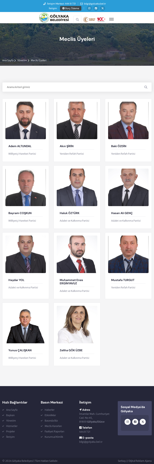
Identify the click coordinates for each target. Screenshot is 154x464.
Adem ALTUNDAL (20, 146)
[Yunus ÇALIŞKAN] (25, 324)
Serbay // (123, 460)
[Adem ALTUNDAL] (25, 120)
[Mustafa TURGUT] (128, 254)
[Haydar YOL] (25, 254)
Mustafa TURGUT (122, 280)
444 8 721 (70, 3)
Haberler (49, 409)
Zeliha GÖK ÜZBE (71, 350)
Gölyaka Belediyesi (22, 460)
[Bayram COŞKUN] (25, 187)
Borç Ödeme (72, 8)
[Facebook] (96, 8)
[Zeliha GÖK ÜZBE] (77, 324)
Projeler (10, 431)
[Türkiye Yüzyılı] (94, 19)
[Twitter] (102, 8)
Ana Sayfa (8, 60)
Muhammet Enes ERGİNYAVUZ (71, 281)
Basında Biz (51, 420)
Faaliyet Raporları (54, 431)
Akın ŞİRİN (67, 146)
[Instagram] (89, 8)
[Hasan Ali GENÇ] (128, 187)
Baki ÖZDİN (118, 146)
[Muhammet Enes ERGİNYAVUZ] (77, 254)
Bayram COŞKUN (20, 213)
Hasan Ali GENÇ (122, 213)
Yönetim (22, 60)
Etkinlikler (50, 415)
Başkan (10, 415)
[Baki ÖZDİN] (128, 120)
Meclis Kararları (53, 426)
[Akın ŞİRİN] (77, 120)
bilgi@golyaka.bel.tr (95, 3)
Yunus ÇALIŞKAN (20, 350)
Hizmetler (11, 426)
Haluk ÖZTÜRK (69, 213)
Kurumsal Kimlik (54, 436)
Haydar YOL (16, 280)
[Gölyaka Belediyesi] (54, 17)
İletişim (53, 8)
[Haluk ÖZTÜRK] (77, 187)
